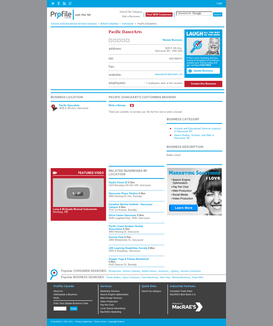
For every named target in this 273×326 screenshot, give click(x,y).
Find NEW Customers (159, 14)
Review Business (172, 40)
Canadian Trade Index (181, 291)
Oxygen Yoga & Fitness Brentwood (129, 259)
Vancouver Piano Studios (123, 193)
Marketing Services (110, 291)
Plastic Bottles (113, 277)
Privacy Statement (83, 321)
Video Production (109, 301)
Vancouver (128, 23)
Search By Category (131, 11)
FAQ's (56, 298)
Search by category (151, 291)
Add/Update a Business (65, 294)
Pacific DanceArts (69, 105)
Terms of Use (100, 321)
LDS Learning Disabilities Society (128, 248)
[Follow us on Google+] (69, 3)
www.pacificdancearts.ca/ (168, 74)
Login (219, 3)
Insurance (163, 271)
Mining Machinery (181, 277)
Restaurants (115, 271)
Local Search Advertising (112, 308)
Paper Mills (197, 277)
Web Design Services (111, 298)
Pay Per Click (107, 305)
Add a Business (131, 16)
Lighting (174, 271)
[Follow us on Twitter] (53, 3)
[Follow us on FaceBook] (58, 3)
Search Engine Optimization (114, 294)
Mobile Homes (149, 271)
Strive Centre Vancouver (122, 215)
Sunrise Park (116, 237)
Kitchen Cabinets (131, 271)
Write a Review (117, 105)
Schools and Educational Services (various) (74, 23)
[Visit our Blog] (64, 3)
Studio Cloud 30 (118, 182)
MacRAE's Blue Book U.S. (183, 294)
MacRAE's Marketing (110, 312)
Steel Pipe (165, 277)
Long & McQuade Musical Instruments (75, 209)
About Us (58, 291)
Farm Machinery (150, 277)
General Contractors (190, 271)
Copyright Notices (116, 321)
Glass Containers (131, 277)
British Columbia (109, 23)
